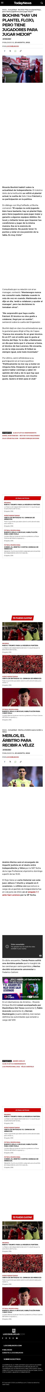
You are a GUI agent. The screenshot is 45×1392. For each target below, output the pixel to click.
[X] (10, 51)
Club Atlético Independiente (24, 433)
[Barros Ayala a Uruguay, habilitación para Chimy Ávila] (22, 697)
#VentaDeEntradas (12, 515)
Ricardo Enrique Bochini (29, 438)
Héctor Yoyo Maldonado (30, 435)
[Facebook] (4, 51)
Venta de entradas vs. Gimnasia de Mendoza (19, 518)
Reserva (7, 502)
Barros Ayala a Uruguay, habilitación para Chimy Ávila (20, 533)
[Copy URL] (20, 51)
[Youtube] (17, 1338)
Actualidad (12, 10)
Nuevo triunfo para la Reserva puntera (22, 504)
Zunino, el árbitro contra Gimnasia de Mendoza (21, 548)
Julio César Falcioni (10, 438)
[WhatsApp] (15, 51)
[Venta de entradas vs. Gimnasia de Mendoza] (22, 664)
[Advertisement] (22, 110)
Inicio (4, 10)
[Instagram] (6, 1338)
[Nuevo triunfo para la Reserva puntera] (22, 631)
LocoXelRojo (12, 46)
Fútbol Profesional (12, 530)
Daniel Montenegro (10, 435)
